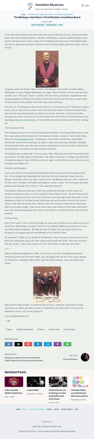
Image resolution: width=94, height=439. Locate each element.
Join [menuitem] (76, 409)
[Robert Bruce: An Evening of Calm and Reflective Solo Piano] (58, 382)
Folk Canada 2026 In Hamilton (13, 392)
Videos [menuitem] (49, 409)
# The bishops (69, 329)
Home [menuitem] (18, 409)
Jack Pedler (33, 390)
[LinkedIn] (38, 344)
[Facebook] (9, 344)
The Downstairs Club (24, 139)
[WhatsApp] (67, 344)
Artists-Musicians (37, 25)
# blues (9, 329)
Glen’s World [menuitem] (67, 409)
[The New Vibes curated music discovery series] (80, 382)
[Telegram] (48, 344)
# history (40, 329)
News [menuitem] (24, 409)
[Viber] (58, 344)
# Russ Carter (54, 329)
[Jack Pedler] (36, 382)
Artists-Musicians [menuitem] (36, 409)
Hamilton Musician (49, 5)
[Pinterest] (28, 344)
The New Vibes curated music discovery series (79, 393)
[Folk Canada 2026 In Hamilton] (14, 382)
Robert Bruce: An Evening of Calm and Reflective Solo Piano (57, 394)
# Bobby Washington (24, 329)
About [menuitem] (56, 409)
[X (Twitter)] (18, 344)
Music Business (52, 25)
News (61, 25)
